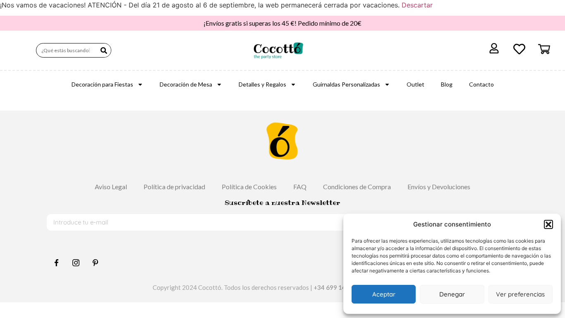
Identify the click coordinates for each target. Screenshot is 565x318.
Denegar (452, 294)
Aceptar (383, 294)
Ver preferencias (520, 294)
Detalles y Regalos (262, 84)
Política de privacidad (174, 186)
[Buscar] (103, 50)
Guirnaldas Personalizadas (346, 84)
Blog (446, 84)
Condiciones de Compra (357, 186)
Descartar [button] (417, 5)
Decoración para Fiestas (102, 84)
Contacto (481, 84)
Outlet (415, 84)
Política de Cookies (249, 186)
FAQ (299, 186)
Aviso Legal (111, 186)
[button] (548, 224)
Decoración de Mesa (186, 84)
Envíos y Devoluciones (438, 186)
